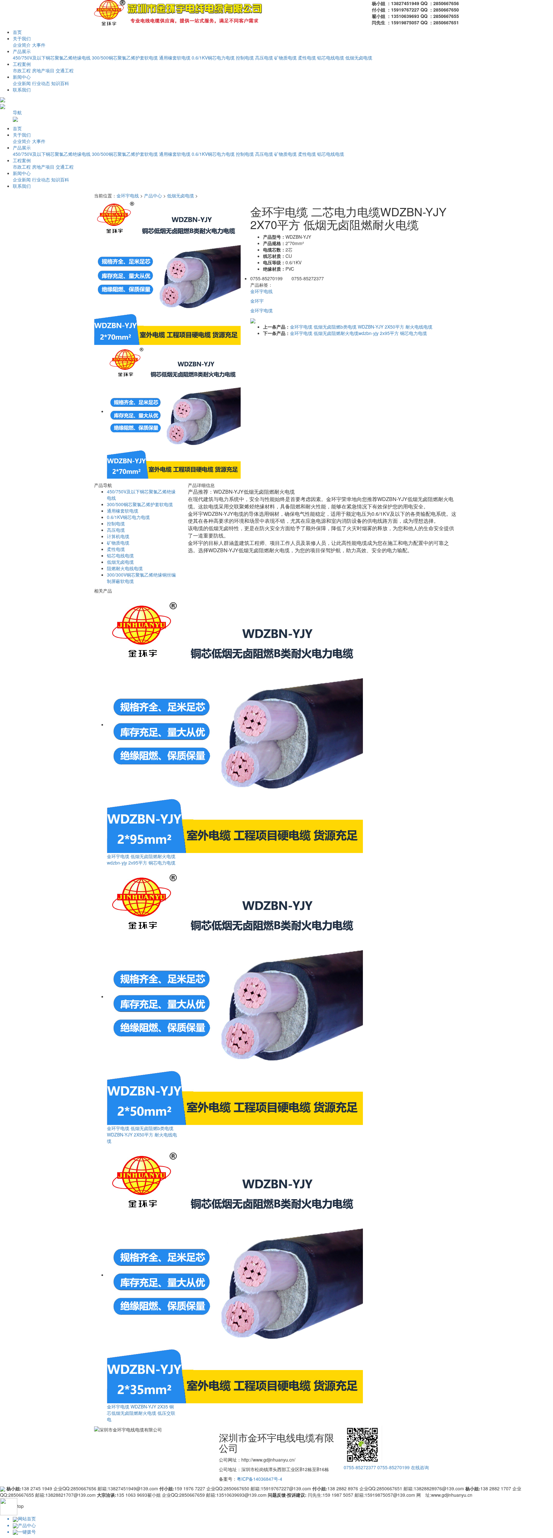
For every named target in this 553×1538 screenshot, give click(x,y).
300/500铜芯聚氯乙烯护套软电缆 (125, 57)
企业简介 (22, 45)
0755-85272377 (360, 1467)
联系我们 (22, 89)
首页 (17, 32)
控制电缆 (245, 57)
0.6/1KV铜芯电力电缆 (213, 57)
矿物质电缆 (285, 57)
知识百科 (60, 83)
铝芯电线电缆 (330, 57)
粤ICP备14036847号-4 (259, 1479)
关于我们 (22, 38)
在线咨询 (420, 1467)
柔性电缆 (307, 57)
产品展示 (22, 51)
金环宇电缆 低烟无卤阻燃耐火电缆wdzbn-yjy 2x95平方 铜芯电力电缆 (358, 333)
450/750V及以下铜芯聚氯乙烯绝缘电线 (52, 57)
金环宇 (257, 301)
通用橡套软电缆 (174, 57)
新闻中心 (22, 77)
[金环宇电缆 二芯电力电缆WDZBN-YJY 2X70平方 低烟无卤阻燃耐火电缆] (167, 271)
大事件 (38, 45)
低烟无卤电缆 (358, 57)
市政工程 (22, 70)
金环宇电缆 (261, 310)
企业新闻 (22, 83)
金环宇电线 (127, 195)
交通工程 (65, 70)
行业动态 (41, 83)
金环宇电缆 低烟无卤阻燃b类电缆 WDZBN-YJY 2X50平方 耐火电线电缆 (361, 326)
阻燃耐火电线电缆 (125, 568)
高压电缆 (264, 57)
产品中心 (153, 195)
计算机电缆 (118, 536)
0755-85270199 (393, 1467)
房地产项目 (43, 70)
